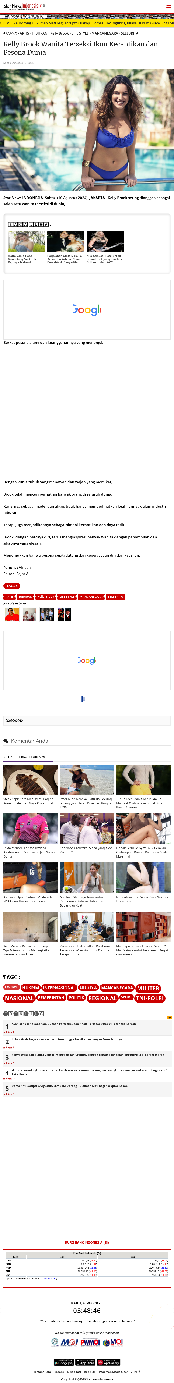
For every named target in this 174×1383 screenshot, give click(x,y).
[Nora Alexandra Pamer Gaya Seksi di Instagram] (143, 892)
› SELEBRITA (128, 33)
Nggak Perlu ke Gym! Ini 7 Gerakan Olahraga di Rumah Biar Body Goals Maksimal (141, 852)
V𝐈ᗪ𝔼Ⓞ (135, 1372)
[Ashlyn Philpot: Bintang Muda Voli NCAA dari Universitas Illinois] (30, 892)
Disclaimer (74, 1372)
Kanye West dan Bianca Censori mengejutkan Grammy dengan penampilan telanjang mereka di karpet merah (88, 1055)
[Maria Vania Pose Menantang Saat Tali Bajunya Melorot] (26, 241)
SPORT (126, 997)
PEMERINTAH (51, 997)
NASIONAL (19, 998)
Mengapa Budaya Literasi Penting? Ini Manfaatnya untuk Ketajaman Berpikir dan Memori (143, 950)
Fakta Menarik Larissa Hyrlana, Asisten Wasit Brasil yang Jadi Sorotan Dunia (30, 852)
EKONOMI (11, 987)
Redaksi (59, 1372)
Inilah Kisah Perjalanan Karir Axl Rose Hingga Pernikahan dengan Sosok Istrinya (67, 1039)
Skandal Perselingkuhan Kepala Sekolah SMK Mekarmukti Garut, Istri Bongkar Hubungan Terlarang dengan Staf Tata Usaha (89, 1072)
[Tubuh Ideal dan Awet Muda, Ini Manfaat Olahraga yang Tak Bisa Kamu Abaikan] (143, 794)
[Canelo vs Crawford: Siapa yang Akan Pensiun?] (87, 843)
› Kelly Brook (58, 33)
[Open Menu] (169, 4)
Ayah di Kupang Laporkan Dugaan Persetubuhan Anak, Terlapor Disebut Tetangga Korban (74, 1024)
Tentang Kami (43, 1372)
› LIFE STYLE (79, 33)
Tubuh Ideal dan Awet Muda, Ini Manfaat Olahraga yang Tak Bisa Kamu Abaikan (139, 803)
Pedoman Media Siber (113, 1372)
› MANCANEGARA (104, 33)
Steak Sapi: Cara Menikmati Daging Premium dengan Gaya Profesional (28, 801)
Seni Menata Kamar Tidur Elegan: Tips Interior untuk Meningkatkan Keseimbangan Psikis (27, 950)
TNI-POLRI (150, 998)
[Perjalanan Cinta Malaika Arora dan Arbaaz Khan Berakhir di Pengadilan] (65, 241)
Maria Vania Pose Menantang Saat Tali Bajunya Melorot (22, 259)
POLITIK (76, 997)
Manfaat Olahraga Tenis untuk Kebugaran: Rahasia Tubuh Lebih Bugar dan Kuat (83, 901)
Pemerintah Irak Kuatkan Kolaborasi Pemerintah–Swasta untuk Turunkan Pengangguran (85, 950)
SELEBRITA (115, 597)
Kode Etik (90, 1372)
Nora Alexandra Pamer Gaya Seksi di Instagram (142, 899)
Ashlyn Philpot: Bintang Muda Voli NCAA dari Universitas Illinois (27, 899)
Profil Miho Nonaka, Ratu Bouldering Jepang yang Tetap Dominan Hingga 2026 (86, 803)
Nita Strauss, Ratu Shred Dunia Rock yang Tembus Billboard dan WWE (104, 259)
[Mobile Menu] (172, 16)
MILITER (148, 988)
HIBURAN (25, 597)
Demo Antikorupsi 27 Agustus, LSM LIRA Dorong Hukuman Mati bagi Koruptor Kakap (70, 1086)
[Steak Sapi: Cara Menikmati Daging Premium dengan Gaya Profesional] (30, 794)
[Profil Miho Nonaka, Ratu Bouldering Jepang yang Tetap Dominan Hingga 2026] (87, 794)
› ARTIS (23, 33)
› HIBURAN (39, 33)
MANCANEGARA (91, 597)
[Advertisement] (84, 310)
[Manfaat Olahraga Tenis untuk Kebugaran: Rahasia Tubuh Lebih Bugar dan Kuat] (87, 892)
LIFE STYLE (66, 597)
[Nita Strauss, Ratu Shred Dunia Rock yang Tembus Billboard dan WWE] (105, 241)
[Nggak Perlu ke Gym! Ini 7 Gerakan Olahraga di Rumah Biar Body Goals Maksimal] (143, 843)
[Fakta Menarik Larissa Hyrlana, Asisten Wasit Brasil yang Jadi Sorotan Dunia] (30, 843)
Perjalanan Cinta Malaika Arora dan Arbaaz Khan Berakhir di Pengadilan (64, 259)
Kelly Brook (46, 597)
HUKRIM (30, 988)
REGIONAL (102, 998)
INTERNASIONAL (59, 988)
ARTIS (10, 597)
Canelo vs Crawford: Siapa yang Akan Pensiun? (86, 850)
